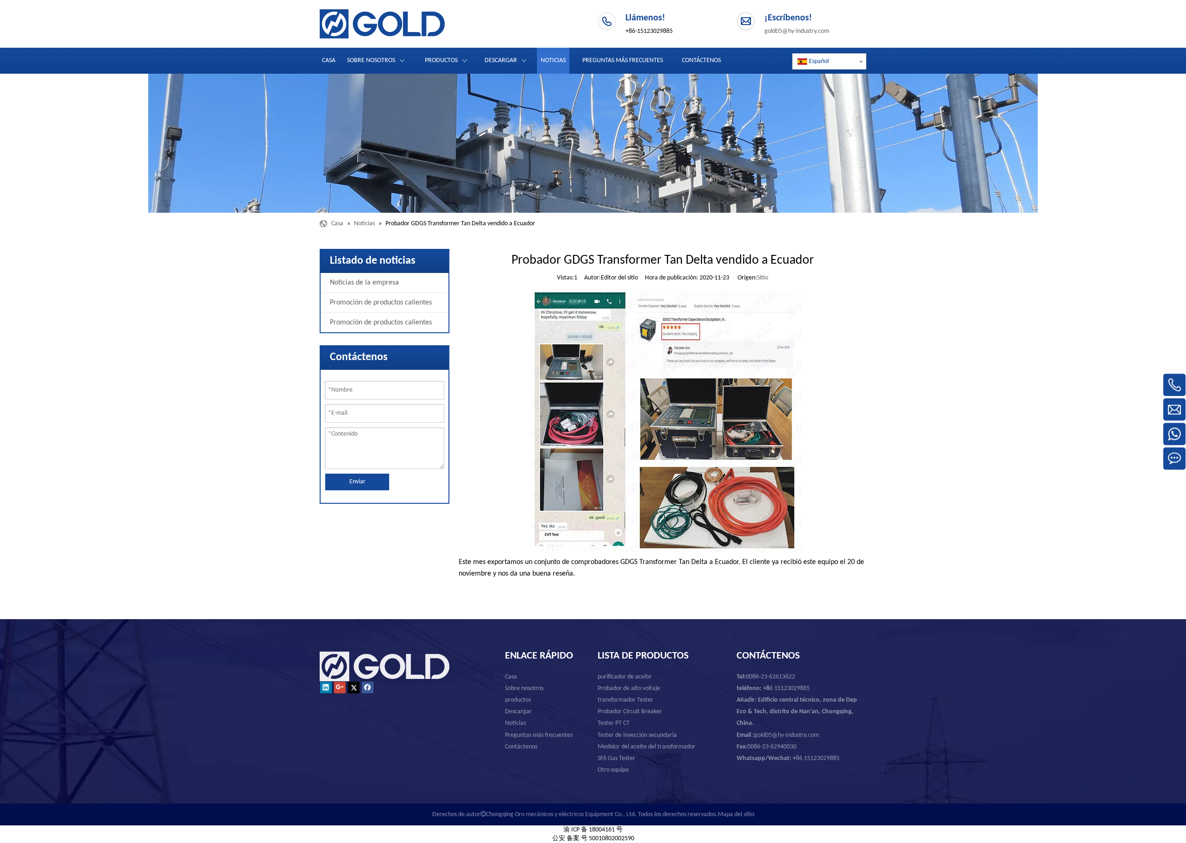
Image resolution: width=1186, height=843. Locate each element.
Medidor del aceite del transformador (646, 746)
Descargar (518, 711)
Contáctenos (521, 746)
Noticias (515, 723)
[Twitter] (354, 687)
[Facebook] (367, 687)
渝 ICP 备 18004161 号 (593, 829)
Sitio (762, 277)
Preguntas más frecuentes (539, 735)
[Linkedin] (326, 687)
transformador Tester (625, 700)
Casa (511, 676)
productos (518, 700)
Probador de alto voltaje (629, 688)
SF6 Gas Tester (616, 758)
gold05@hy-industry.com (796, 31)
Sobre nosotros (524, 688)
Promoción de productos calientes (381, 302)
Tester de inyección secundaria (637, 735)
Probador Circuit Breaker (630, 711)
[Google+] (340, 687)
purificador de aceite (624, 676)
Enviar (357, 481)
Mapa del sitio (736, 814)
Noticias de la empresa (364, 282)
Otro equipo (613, 770)
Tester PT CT (614, 723)
